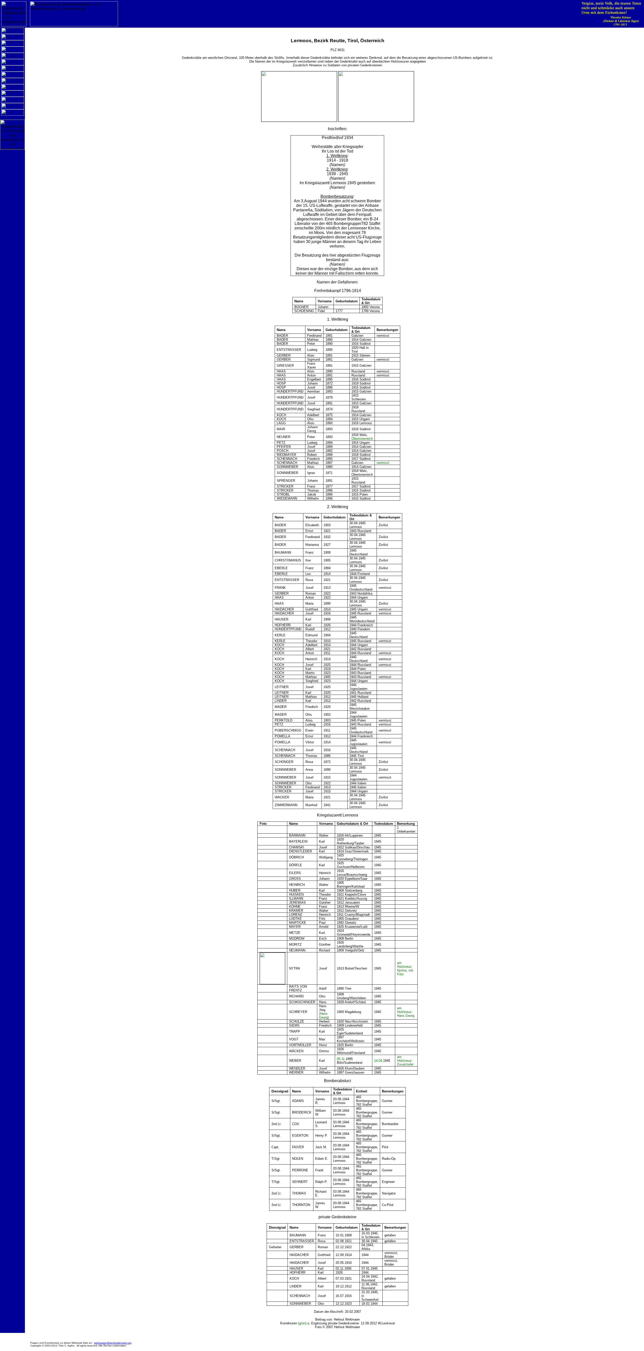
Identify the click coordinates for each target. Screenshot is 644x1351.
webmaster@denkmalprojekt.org (112, 1342)
